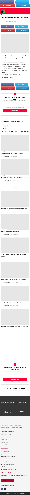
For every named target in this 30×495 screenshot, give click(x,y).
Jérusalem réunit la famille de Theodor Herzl (13, 303)
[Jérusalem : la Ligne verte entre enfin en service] (15, 199)
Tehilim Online (4, 466)
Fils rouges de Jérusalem (6, 461)
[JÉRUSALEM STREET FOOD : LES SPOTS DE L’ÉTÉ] (15, 167)
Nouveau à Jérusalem (6, 444)
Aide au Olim (4, 439)
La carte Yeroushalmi (6, 437)
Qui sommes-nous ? (5, 451)
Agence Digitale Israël (6, 454)
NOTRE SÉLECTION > (8, 78)
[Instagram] (4, 10)
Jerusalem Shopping (5, 459)
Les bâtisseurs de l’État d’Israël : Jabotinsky (13, 153)
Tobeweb (14, 493)
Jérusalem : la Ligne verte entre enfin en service (14, 208)
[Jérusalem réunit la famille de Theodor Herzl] (15, 293)
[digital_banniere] (15, 339)
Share (2, 35)
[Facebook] (2, 10)
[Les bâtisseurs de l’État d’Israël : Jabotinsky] (15, 143)
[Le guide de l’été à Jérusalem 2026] (15, 222)
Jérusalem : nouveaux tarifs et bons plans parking (14, 326)
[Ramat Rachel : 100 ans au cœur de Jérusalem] (15, 270)
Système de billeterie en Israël (8, 456)
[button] (27, 11)
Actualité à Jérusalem (6, 434)
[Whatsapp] (4, 12)
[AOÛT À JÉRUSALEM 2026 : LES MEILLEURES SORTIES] (15, 245)
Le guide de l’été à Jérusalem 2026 (10, 231)
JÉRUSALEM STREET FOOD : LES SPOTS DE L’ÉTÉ (15, 177)
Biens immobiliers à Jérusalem (8, 464)
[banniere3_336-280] (13, 359)
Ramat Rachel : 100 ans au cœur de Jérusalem (13, 279)
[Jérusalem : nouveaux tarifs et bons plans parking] (15, 317)
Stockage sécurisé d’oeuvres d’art (8, 469)
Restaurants (23, 132)
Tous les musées (5, 442)
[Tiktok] (2, 12)
